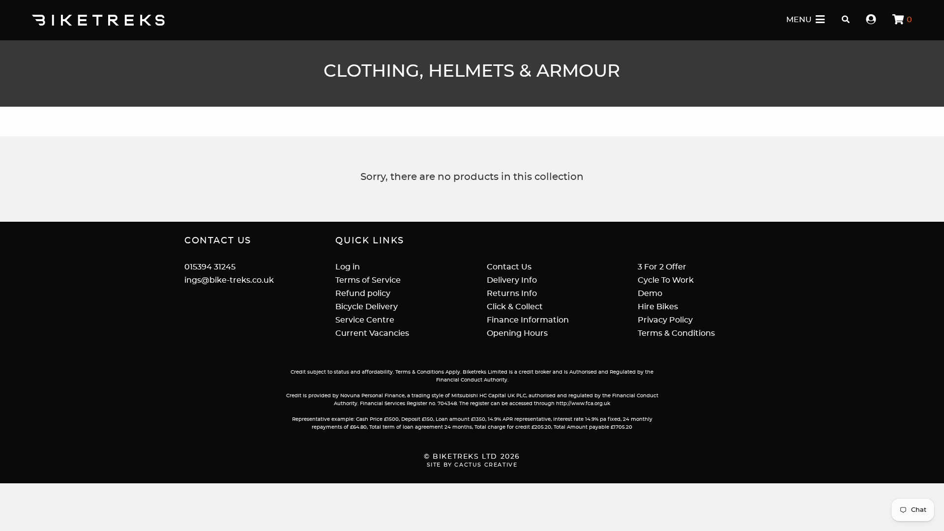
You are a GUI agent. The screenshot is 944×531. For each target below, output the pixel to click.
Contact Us (509, 267)
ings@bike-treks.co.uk (229, 280)
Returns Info (512, 293)
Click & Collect (515, 307)
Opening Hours (517, 333)
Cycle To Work (666, 280)
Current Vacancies (372, 333)
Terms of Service (368, 280)
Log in (347, 267)
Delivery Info (512, 280)
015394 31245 (210, 267)
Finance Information (528, 320)
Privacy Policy (665, 320)
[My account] (871, 20)
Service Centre (364, 320)
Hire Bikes (658, 307)
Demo (650, 293)
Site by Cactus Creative (472, 465)
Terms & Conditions (676, 333)
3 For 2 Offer (662, 267)
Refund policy (362, 293)
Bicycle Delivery (366, 307)
